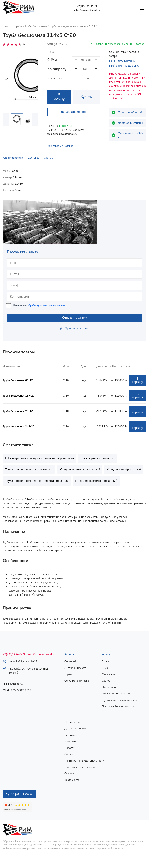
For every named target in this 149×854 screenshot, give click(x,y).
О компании (72, 722)
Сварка (106, 680)
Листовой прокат (75, 668)
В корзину (59, 97)
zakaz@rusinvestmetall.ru (87, 10)
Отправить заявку (74, 317)
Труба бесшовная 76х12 (18, 411)
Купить (86, 97)
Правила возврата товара (79, 767)
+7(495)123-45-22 (87, 6)
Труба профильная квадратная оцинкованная (36, 481)
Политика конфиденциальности (84, 760)
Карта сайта (71, 780)
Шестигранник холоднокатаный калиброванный (39, 458)
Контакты (70, 741)
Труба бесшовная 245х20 (18, 426)
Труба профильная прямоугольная (29, 469)
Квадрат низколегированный (80, 469)
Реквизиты (70, 735)
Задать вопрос (76, 112)
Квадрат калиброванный (124, 469)
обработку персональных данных (47, 305)
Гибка (105, 668)
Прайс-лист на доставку (124, 65)
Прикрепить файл (77, 328)
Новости (69, 748)
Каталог (8, 26)
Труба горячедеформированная (68, 26)
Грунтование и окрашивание (119, 700)
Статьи (68, 754)
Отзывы (69, 773)
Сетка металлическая (77, 680)
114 (92, 26)
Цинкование (109, 687)
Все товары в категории (61, 146)
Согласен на (39, 305)
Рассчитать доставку (122, 61)
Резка (105, 661)
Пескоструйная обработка (118, 706)
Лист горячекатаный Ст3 (97, 458)
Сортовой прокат (74, 661)
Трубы (18, 26)
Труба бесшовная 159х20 (18, 395)
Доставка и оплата (75, 728)
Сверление (108, 674)
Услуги (106, 654)
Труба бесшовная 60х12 (18, 380)
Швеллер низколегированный (96, 481)
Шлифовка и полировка (117, 693)
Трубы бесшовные (36, 26)
